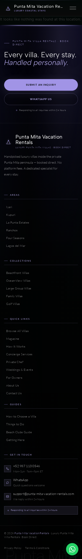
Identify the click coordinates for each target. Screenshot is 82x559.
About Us (11, 385)
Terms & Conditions (37, 548)
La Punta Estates (16, 222)
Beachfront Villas (16, 273)
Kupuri (9, 214)
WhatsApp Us (41, 99)
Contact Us (13, 393)
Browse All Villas (16, 331)
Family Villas (13, 296)
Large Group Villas (17, 288)
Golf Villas (12, 304)
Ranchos (11, 230)
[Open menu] (73, 8)
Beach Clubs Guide (18, 432)
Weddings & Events (18, 369)
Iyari (8, 207)
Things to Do (14, 424)
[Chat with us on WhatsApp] (72, 549)
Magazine (11, 338)
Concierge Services (18, 354)
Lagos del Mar (14, 245)
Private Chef (13, 362)
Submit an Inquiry (41, 84)
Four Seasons (14, 238)
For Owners (13, 377)
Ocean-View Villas (17, 280)
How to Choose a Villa (20, 416)
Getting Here (14, 440)
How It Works (14, 346)
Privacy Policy (12, 548)
